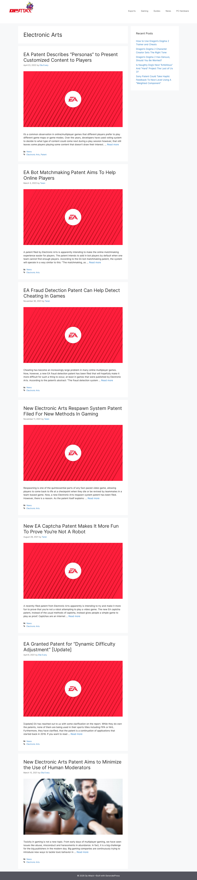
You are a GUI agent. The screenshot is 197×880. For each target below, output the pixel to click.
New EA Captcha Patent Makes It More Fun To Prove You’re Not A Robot (71, 528)
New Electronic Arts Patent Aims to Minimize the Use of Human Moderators (72, 764)
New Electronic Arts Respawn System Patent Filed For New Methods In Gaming (72, 411)
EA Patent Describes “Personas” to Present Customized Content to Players (70, 57)
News (168, 11)
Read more (113, 144)
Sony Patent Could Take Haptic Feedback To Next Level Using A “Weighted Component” (153, 80)
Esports (132, 11)
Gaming (144, 11)
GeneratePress (112, 875)
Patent (44, 154)
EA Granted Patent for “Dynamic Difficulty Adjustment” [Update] (69, 646)
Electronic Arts (33, 154)
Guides (157, 11)
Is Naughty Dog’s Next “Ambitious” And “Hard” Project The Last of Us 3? (154, 68)
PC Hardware (182, 11)
